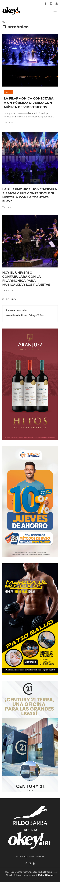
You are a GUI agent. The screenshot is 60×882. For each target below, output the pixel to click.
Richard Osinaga (46, 875)
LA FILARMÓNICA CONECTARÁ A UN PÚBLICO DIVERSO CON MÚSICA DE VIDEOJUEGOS (28, 103)
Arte (8, 92)
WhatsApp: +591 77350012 (30, 856)
